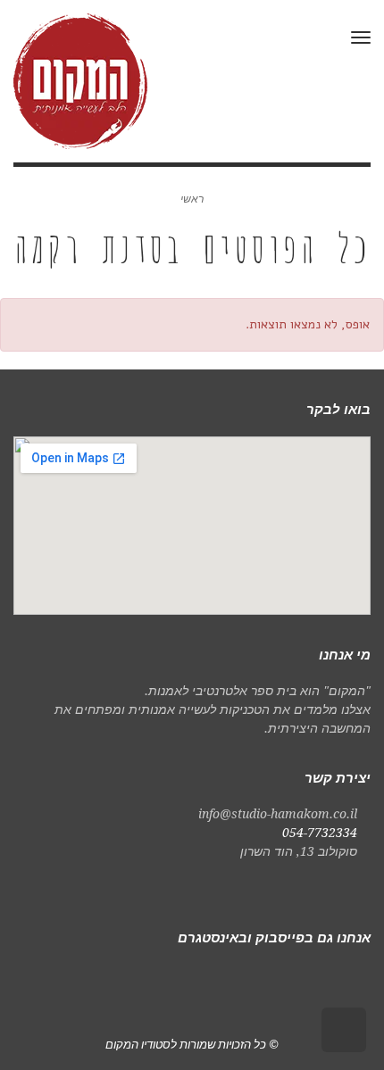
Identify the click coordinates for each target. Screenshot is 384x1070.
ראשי (192, 199)
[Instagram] (327, 976)
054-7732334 (319, 832)
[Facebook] (356, 976)
